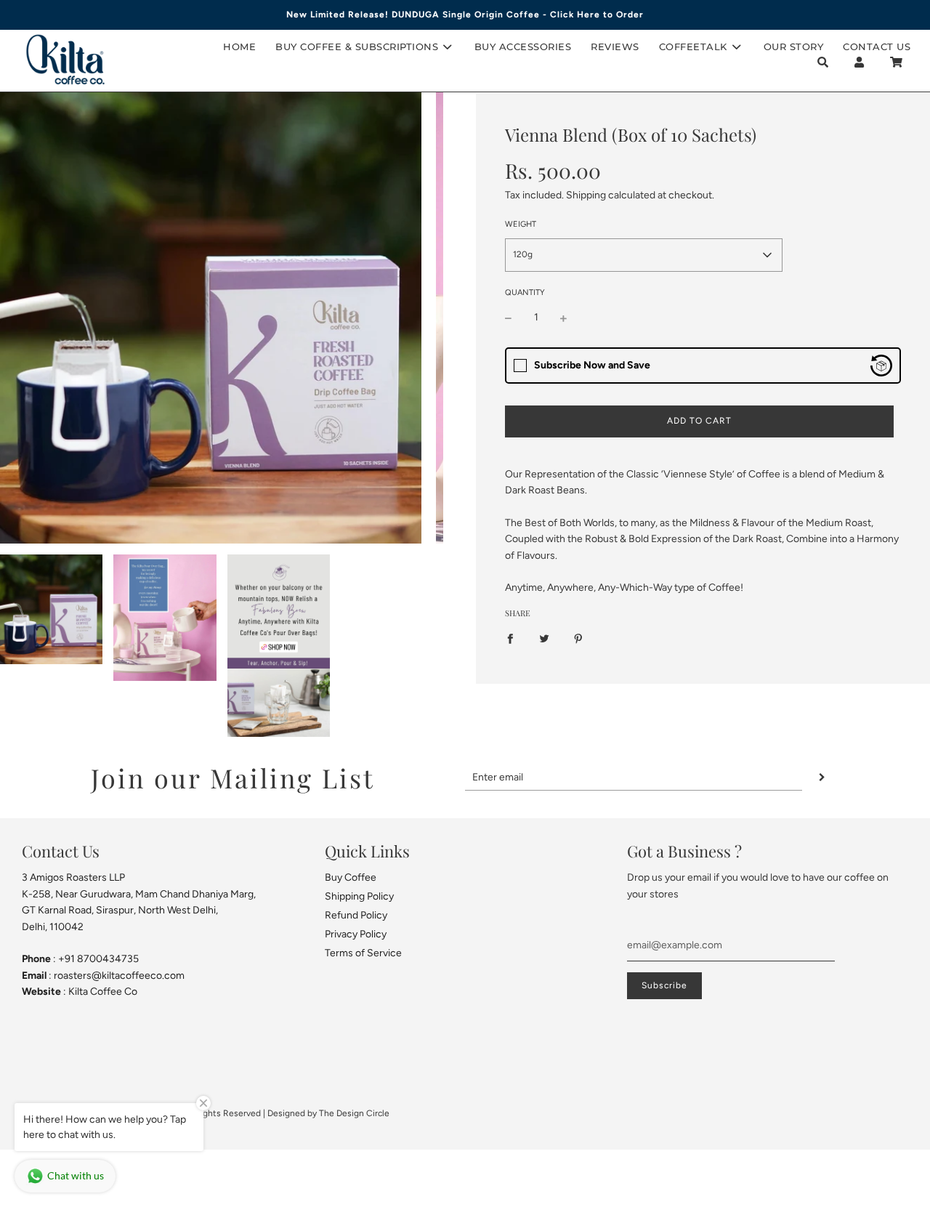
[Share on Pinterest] (578, 639)
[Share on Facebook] (510, 639)
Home (239, 46)
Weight (520, 224)
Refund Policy (356, 915)
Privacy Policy (356, 934)
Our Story (794, 46)
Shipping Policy (359, 896)
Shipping (586, 195)
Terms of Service (363, 953)
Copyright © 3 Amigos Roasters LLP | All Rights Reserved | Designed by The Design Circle (211, 1113)
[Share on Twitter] (544, 639)
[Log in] (859, 62)
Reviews (615, 46)
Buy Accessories (523, 46)
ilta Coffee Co (106, 991)
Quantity (525, 292)
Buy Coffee (350, 877)
